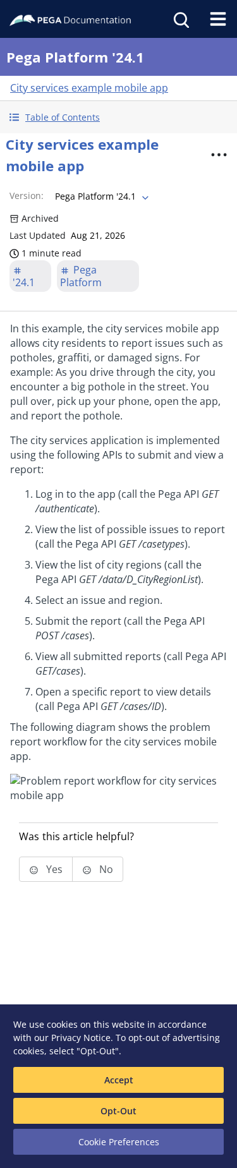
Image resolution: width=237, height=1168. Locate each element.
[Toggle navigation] (218, 18)
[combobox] (100, 196)
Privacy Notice (81, 1038)
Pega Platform (81, 276)
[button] (118, 117)
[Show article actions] (218, 154)
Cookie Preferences (118, 1142)
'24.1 (24, 282)
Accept (118, 1080)
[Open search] (180, 18)
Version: (26, 196)
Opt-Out (118, 1111)
